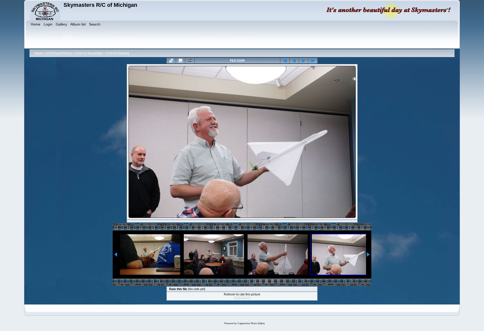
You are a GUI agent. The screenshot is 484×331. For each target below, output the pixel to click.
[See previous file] (294, 60)
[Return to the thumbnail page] (171, 60)
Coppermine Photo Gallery (251, 323)
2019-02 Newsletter (88, 53)
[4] (245, 298)
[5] (248, 298)
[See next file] (303, 60)
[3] (242, 298)
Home (39, 53)
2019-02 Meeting (117, 53)
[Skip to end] (312, 60)
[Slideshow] (189, 60)
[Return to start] (284, 60)
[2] (238, 298)
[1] (235, 298)
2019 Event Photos (59, 53)
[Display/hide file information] (180, 60)
